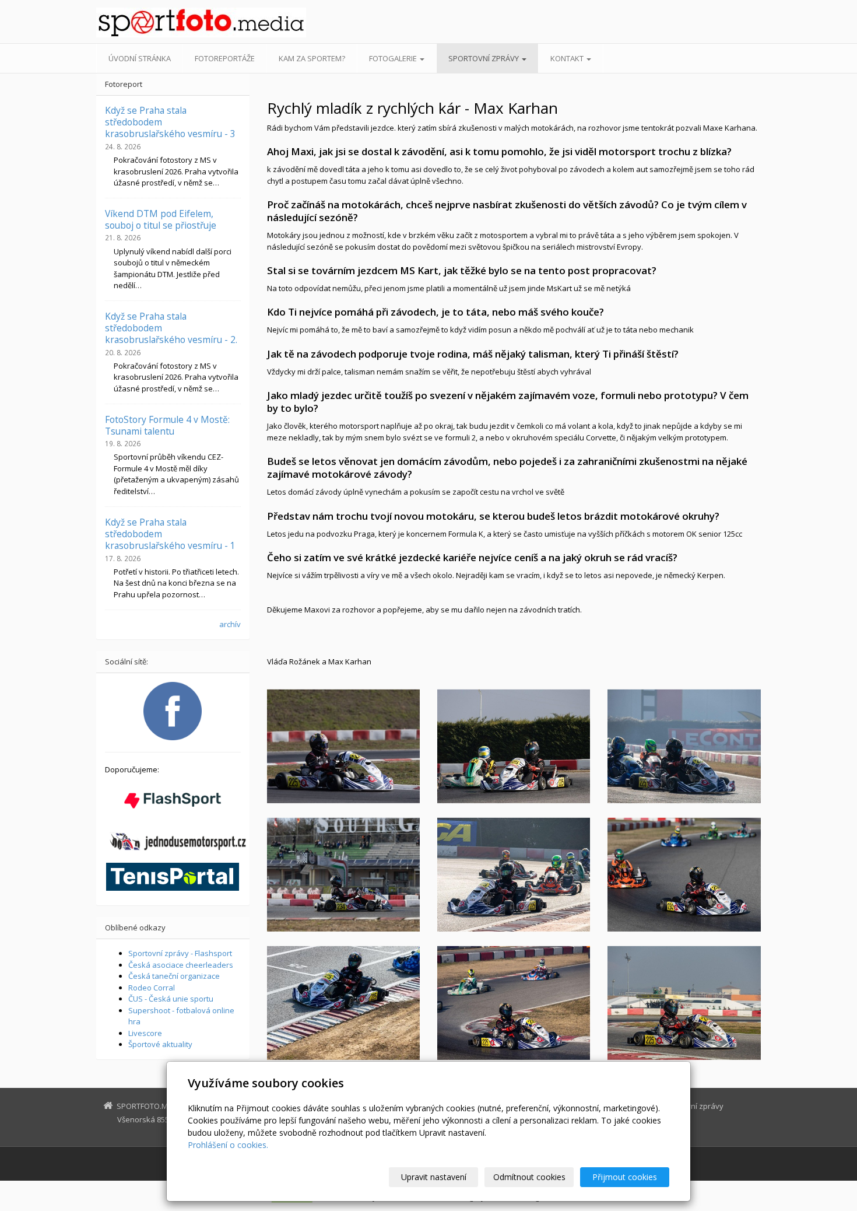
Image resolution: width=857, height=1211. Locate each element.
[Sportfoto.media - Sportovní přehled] (201, 22)
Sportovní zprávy (484, 58)
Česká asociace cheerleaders (180, 965)
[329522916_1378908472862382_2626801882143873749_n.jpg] (343, 1002)
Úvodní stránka (139, 58)
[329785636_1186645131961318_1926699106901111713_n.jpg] (683, 1002)
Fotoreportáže (225, 58)
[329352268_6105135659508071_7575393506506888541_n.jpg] (513, 746)
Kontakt (567, 58)
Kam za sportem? (312, 58)
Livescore (145, 1033)
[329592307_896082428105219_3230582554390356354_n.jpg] (513, 874)
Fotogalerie (394, 58)
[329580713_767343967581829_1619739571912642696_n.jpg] (513, 1002)
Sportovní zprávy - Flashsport (180, 953)
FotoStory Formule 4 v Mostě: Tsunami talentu (167, 425)
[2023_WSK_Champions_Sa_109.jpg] (683, 874)
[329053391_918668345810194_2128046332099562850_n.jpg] (683, 746)
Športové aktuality (160, 1044)
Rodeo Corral (151, 987)
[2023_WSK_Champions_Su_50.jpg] (343, 874)
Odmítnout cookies (529, 1176)
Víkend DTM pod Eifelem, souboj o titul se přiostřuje (160, 219)
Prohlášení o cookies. (228, 1144)
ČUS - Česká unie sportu (170, 998)
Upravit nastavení (433, 1176)
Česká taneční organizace (174, 976)
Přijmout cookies (624, 1176)
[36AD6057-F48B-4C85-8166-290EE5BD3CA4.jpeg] (343, 746)
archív (230, 624)
